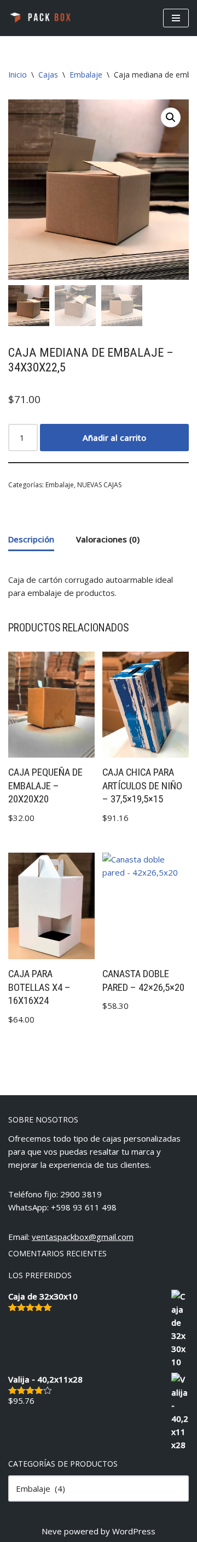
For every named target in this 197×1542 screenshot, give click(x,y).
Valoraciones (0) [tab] (108, 539)
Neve (52, 1531)
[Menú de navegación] (176, 18)
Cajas (48, 74)
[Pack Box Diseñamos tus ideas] (41, 18)
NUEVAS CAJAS (99, 484)
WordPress (133, 1531)
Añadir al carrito (114, 437)
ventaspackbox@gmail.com (83, 1236)
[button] (171, 117)
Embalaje (85, 74)
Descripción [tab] (31, 539)
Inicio (17, 74)
